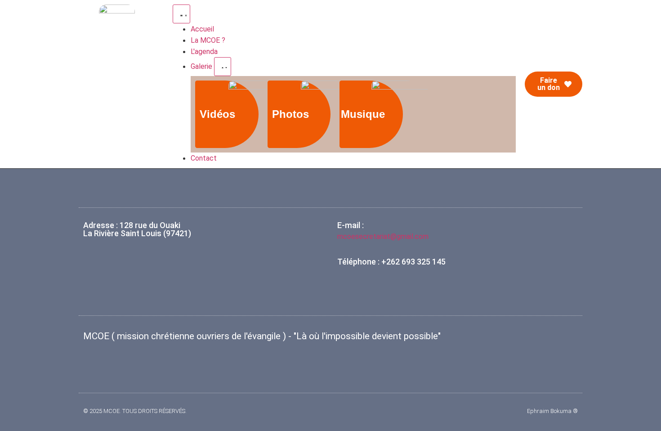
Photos (290, 114)
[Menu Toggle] (181, 13)
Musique (363, 114)
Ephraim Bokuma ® (552, 411)
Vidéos (217, 114)
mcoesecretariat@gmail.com (383, 236)
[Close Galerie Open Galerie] (222, 66)
